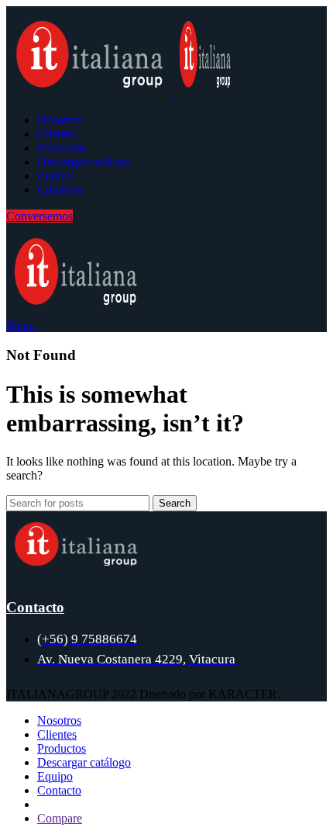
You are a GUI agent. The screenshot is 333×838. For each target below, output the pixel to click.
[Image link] (76, 561)
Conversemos (39, 216)
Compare (59, 818)
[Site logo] (91, 93)
